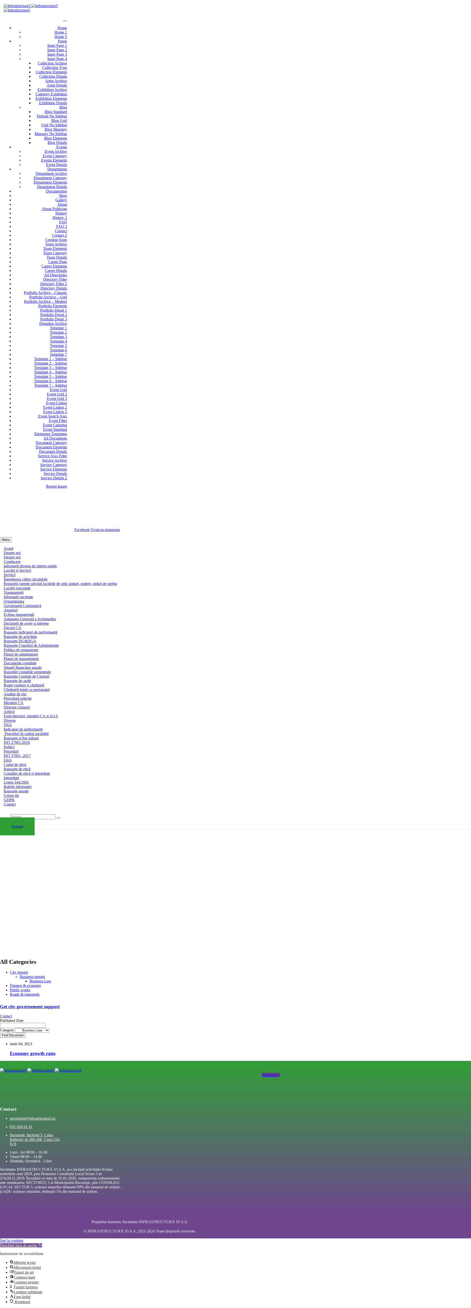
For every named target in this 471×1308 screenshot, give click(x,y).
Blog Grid (59, 120)
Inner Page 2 (57, 50)
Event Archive (56, 151)
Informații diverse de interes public (30, 566)
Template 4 (58, 341)
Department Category (50, 178)
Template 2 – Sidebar (50, 363)
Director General (17, 707)
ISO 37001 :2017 (17, 756)
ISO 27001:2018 (17, 742)
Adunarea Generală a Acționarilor (30, 619)
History (61, 213)
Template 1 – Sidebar (50, 359)
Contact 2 (59, 235)
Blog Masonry (56, 129)
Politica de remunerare (21, 650)
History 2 (59, 218)
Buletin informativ (18, 787)
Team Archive (56, 244)
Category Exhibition (51, 94)
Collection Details (53, 76)
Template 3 (58, 337)
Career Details (56, 270)
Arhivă (9, 712)
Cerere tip (11, 795)
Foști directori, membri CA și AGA (31, 716)
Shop (63, 195)
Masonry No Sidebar (51, 134)
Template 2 (58, 332)
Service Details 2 (54, 478)
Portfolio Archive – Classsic (45, 293)
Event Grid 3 (57, 398)
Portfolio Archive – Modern (45, 301)
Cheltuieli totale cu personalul (27, 689)
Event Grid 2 (57, 394)
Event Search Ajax (52, 416)
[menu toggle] (65, 21)
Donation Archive (53, 323)
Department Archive (51, 173)
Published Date (12, 1020)
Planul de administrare (21, 654)
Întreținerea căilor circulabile (26, 579)
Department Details (52, 187)
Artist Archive (56, 81)
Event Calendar (55, 425)
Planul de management (21, 659)
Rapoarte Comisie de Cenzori (26, 676)
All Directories (55, 275)
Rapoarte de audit (17, 681)
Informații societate (18, 597)
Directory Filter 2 (53, 284)
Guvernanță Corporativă (22, 606)
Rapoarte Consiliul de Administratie (31, 645)
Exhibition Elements (51, 98)
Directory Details (53, 288)
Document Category (51, 443)
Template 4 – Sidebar (50, 372)
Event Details (56, 165)
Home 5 (60, 37)
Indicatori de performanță (23, 729)
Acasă (8, 548)
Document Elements (51, 447)
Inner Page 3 (57, 54)
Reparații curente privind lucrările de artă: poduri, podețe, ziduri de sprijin (60, 584)
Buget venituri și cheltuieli (24, 685)
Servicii (9, 575)
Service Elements (53, 469)
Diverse (10, 720)
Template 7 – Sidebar (50, 385)
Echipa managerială (19, 614)
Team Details (57, 257)
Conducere (12, 561)
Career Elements (54, 266)
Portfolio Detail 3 (53, 319)
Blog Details (57, 142)
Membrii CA (14, 703)
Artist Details (57, 85)
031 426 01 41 (21, 1127)
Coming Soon (56, 240)
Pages (62, 41)
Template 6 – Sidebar (50, 381)
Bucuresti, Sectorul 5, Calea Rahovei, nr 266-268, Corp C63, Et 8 (65, 508)
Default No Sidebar (52, 116)
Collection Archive (52, 63)
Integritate (11, 778)
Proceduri (11, 751)
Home (62, 28)
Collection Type (54, 67)
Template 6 (58, 350)
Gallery (61, 200)
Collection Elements (51, 72)
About (62, 204)
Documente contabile (20, 663)
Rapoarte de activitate (20, 637)
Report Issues (56, 486)
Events (61, 147)
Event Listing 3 (55, 412)
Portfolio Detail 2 (53, 315)
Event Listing (56, 403)
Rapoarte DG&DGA (20, 641)
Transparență (14, 592)
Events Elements (54, 160)
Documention (56, 191)
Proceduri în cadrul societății (26, 734)
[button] (21, 1245)
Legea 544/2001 (16, 782)
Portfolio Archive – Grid (48, 297)
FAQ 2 (61, 226)
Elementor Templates (50, 434)
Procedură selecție (18, 698)
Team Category (55, 253)
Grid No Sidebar (54, 125)
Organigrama (14, 601)
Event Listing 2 (55, 407)
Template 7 (58, 354)
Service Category (53, 465)
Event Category (55, 156)
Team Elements (55, 248)
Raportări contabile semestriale (27, 672)
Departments (57, 169)
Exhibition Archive (52, 90)
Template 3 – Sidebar (50, 368)
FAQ (63, 222)
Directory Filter (55, 279)
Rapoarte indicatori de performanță (30, 632)
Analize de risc (15, 694)
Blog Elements (55, 138)
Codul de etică (15, 764)
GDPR (9, 800)
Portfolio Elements (52, 306)
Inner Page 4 (57, 59)
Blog (63, 107)
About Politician (54, 209)
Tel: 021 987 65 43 (33, 520)
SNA (8, 725)
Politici (9, 747)
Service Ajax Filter (52, 456)
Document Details (53, 451)
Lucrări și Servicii (17, 570)
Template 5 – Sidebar (50, 376)
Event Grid (58, 390)
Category (7, 1030)
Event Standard (55, 429)
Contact (61, 231)
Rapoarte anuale (16, 791)
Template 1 (58, 328)
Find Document (13, 1035)
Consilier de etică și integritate (27, 773)
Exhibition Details (53, 103)
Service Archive (54, 460)
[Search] (58, 818)
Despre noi (12, 553)
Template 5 (58, 345)
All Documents (55, 438)
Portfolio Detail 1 (53, 310)
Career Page (57, 262)
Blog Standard (56, 112)
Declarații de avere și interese (26, 623)
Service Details (55, 473)
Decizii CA (12, 628)
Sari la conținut (11, 1240)
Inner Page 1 (57, 45)
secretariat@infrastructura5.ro (35, 499)
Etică (8, 760)
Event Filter (58, 421)
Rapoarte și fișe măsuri (21, 738)
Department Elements (50, 182)
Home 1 (60, 32)
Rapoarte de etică (17, 769)
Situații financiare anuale (23, 667)
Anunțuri (11, 610)
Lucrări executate (17, 588)
